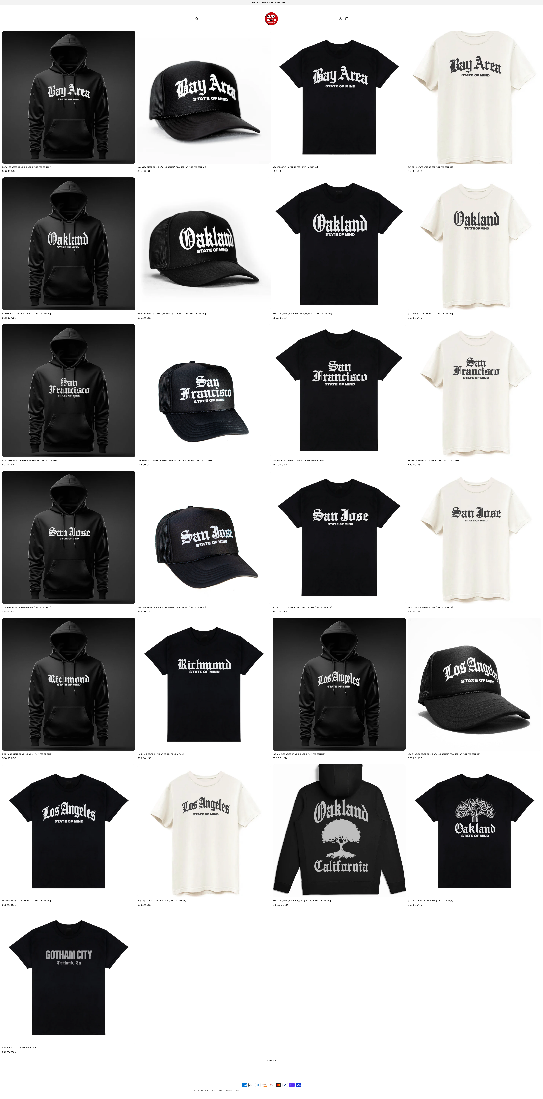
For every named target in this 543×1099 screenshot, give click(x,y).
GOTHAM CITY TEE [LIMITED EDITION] (19, 1048)
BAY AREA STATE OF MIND (212, 1090)
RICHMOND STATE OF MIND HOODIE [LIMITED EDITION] (27, 754)
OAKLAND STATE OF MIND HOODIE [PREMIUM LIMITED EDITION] (302, 901)
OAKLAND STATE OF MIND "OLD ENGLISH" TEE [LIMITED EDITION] (302, 314)
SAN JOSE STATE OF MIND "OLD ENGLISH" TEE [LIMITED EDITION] (302, 607)
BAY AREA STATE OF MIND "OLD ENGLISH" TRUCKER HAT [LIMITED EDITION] (171, 167)
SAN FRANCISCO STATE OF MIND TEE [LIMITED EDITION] (298, 460)
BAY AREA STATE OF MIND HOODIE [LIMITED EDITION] (26, 167)
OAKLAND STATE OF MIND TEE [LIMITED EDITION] (430, 314)
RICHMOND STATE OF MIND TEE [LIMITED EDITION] (160, 754)
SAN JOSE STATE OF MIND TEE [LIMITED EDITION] (430, 607)
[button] (197, 19)
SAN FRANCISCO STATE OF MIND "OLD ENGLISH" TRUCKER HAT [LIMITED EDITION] (174, 460)
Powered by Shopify (232, 1090)
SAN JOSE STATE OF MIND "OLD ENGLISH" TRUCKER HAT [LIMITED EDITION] (171, 607)
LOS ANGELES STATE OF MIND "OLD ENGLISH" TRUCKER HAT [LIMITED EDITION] (444, 754)
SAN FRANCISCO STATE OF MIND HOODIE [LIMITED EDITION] (29, 460)
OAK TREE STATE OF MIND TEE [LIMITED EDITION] (430, 901)
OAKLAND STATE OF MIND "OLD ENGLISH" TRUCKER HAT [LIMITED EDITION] (171, 314)
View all (271, 1060)
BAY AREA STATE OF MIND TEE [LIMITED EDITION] (295, 167)
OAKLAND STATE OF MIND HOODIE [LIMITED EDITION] (26, 314)
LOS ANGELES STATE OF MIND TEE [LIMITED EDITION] (26, 901)
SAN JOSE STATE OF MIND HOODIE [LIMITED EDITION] (26, 607)
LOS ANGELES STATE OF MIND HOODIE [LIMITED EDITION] (299, 754)
